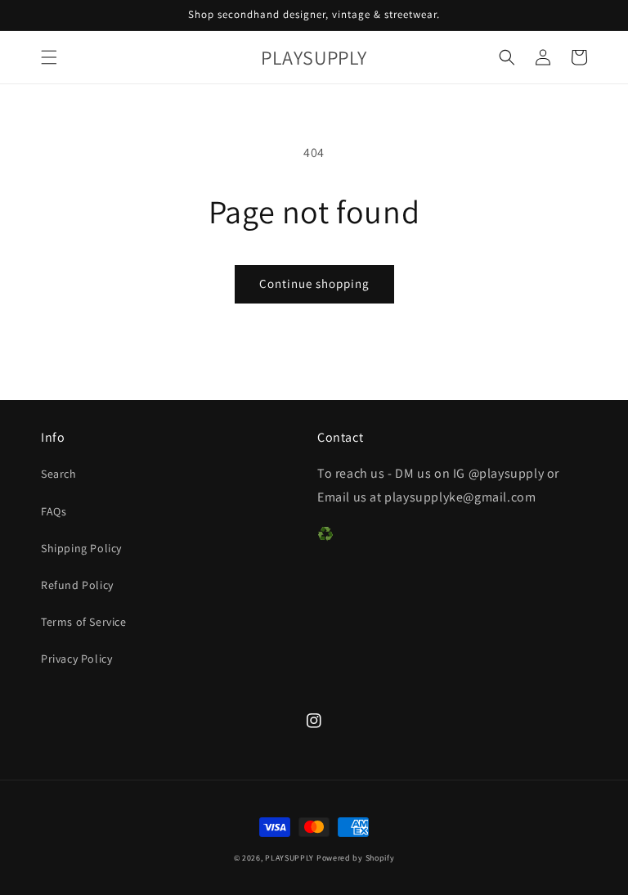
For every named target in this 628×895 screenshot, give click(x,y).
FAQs (53, 511)
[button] (49, 57)
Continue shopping (314, 283)
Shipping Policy (81, 548)
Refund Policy (77, 585)
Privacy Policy (76, 658)
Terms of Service (84, 621)
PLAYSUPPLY (289, 857)
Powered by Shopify (355, 857)
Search (59, 473)
